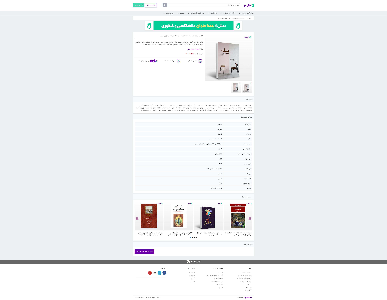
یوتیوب (155, 273)
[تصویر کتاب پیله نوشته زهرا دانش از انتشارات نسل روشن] (247, 87)
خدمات (249, 284)
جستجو (220, 272)
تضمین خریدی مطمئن (244, 275)
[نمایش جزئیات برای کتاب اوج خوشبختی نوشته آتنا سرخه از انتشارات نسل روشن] (208, 216)
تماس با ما (248, 291)
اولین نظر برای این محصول (144, 251)
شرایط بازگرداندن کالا (217, 281)
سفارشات (192, 275)
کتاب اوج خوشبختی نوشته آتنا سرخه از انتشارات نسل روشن (209, 234)
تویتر (159, 273)
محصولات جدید (218, 278)
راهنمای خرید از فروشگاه (244, 278)
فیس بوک (164, 273)
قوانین (221, 288)
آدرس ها (192, 278)
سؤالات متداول (219, 284)
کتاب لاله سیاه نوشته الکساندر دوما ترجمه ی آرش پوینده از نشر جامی (238, 234)
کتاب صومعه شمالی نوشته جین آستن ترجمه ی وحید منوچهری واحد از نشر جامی (150, 234)
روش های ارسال (246, 272)
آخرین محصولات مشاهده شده (214, 275)
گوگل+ (150, 273)
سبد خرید (192, 281)
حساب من (192, 272)
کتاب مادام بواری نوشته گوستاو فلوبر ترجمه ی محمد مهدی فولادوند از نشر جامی (180, 234)
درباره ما (248, 288)
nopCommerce (248, 298)
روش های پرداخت (246, 281)
